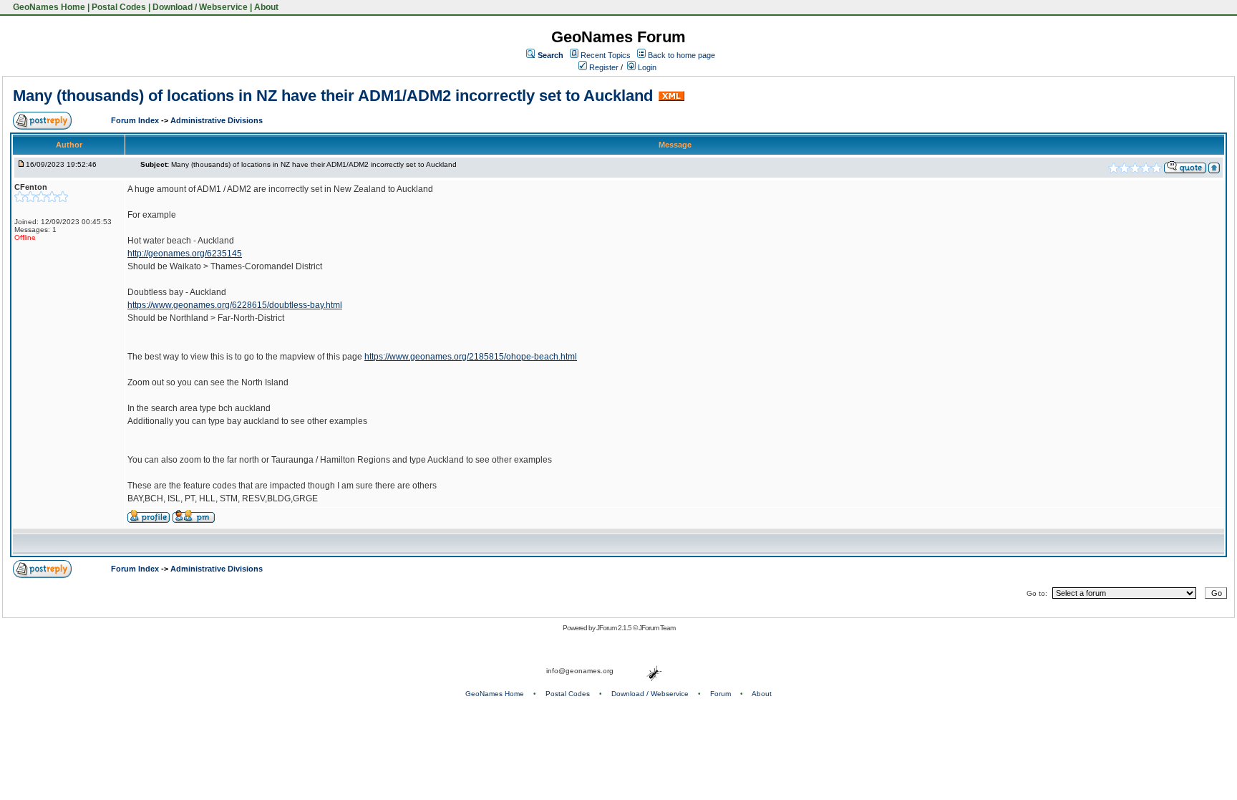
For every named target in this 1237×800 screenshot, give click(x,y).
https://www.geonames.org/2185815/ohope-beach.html (470, 357)
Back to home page (681, 55)
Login (646, 67)
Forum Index (136, 120)
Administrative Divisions (216, 120)
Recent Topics (606, 55)
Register (602, 67)
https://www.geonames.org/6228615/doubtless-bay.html (234, 305)
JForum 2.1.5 (614, 628)
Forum (720, 694)
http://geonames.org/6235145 (184, 254)
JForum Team (657, 628)
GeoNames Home (48, 7)
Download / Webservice (200, 7)
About (266, 7)
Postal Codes (119, 7)
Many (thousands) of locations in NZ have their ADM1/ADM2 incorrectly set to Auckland (333, 96)
